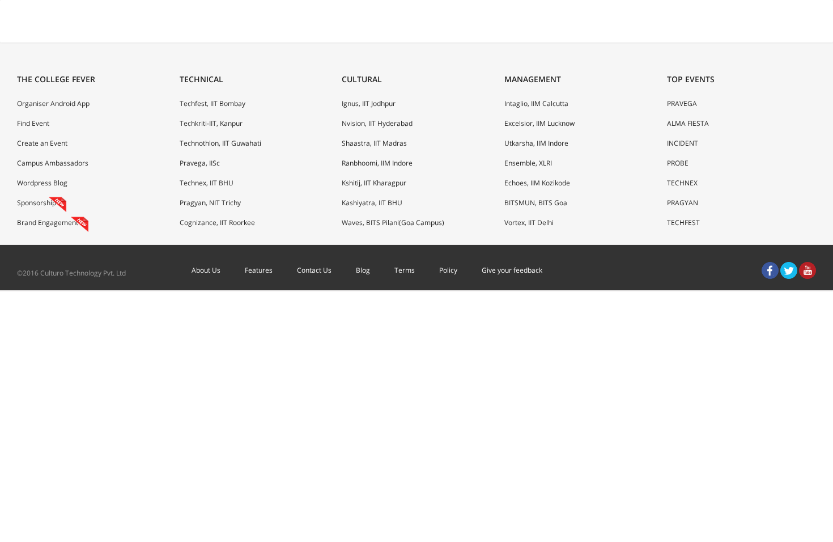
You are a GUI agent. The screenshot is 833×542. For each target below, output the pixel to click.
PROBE (677, 163)
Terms (404, 270)
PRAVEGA (682, 103)
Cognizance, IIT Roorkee (217, 222)
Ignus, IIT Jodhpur (369, 103)
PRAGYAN (682, 203)
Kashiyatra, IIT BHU (372, 203)
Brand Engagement (47, 222)
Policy (448, 270)
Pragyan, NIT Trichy (210, 203)
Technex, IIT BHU (206, 183)
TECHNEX (682, 183)
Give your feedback (512, 270)
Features (259, 270)
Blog (363, 270)
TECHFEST (683, 222)
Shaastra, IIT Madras (374, 143)
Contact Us (314, 270)
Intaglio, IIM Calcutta (536, 103)
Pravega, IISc (200, 163)
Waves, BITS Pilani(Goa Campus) (393, 222)
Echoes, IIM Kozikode (537, 183)
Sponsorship (36, 203)
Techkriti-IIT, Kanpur (211, 123)
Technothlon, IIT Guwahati (220, 143)
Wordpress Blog (42, 183)
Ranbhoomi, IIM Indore (377, 163)
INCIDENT (682, 143)
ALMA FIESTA (688, 123)
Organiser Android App (53, 103)
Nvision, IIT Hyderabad (377, 123)
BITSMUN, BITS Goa (535, 203)
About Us (206, 270)
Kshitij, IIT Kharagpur (374, 183)
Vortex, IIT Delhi (529, 222)
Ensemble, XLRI (528, 163)
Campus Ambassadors (52, 163)
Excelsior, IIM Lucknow (539, 123)
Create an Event (42, 143)
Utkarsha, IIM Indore (536, 143)
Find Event (33, 123)
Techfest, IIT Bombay (212, 103)
